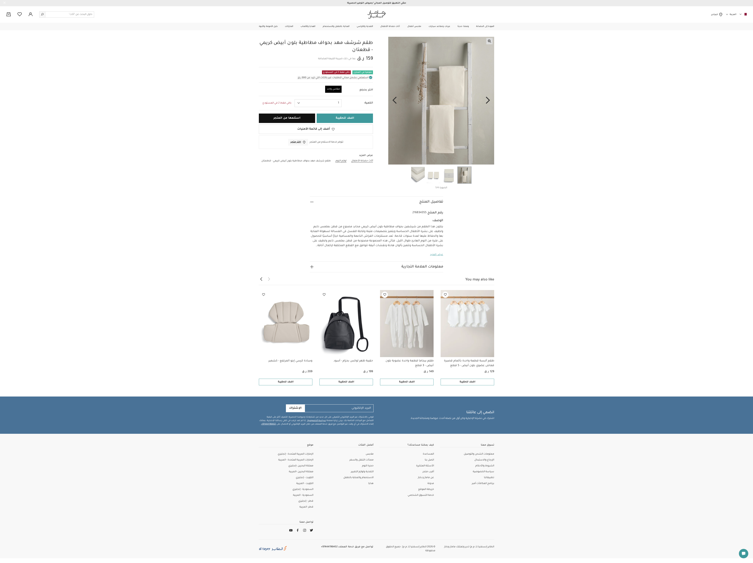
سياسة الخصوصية (316, 420)
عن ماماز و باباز (426, 477)
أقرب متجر (428, 471)
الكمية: (368, 103)
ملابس (370, 454)
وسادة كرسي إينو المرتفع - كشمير (290, 361)
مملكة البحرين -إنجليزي (300, 466)
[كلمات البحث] (42, 14)
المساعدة (428, 454)
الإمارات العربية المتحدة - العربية (295, 460)
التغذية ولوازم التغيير (362, 471)
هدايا (371, 483)
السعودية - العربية (303, 495)
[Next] (394, 100)
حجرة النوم (368, 466)
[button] (485, 26)
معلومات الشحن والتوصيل (479, 454)
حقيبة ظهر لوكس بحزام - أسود (353, 361)
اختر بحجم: (366, 90)
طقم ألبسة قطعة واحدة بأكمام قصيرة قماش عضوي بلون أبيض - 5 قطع (469, 363)
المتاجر (715, 15)
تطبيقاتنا (489, 477)
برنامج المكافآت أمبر (483, 483)
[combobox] (318, 103)
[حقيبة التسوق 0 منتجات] (8, 14)
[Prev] (488, 100)
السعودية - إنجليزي (302, 489)
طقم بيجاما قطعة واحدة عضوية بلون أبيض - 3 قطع (410, 363)
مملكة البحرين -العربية (301, 471)
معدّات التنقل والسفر (361, 460)
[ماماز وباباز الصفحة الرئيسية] (377, 14)
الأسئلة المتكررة (425, 466)
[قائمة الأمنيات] (445, 295)
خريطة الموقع (426, 489)
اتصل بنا (429, 460)
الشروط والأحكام (484, 466)
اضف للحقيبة (467, 382)
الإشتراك (295, 408)
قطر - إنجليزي (305, 501)
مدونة (430, 483)
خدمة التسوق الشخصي (421, 495)
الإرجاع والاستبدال (484, 460)
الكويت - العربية (304, 483)
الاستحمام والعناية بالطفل (358, 477)
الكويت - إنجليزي (304, 477)
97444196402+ (268, 424)
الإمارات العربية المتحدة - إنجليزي (295, 454)
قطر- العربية (306, 507)
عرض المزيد (436, 254)
